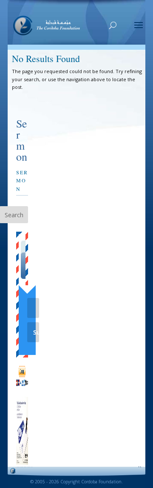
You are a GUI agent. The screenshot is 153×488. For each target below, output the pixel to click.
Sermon (22, 180)
